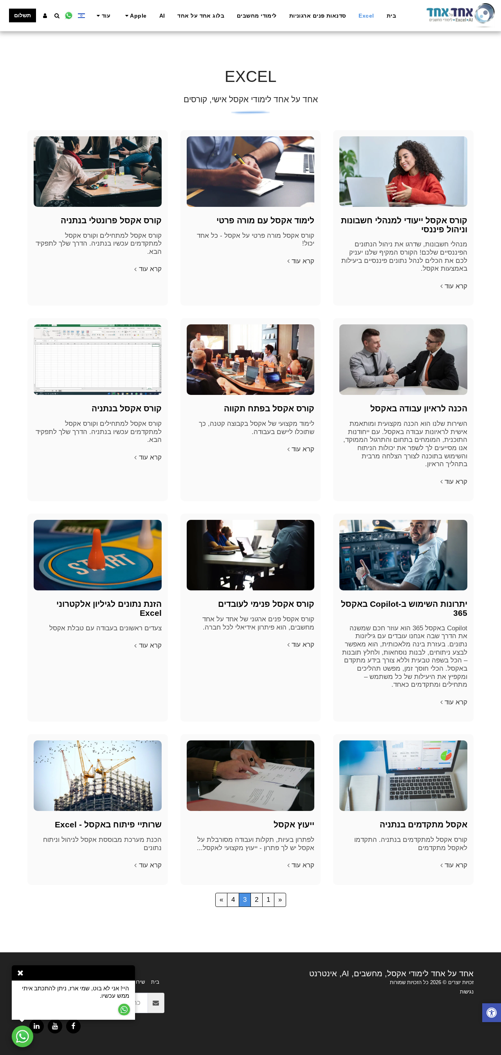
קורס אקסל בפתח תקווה (269, 408)
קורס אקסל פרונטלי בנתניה (111, 220)
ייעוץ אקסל (294, 824)
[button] (135, 15)
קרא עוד (456, 286)
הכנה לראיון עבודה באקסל (418, 408)
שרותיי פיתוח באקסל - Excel (108, 824)
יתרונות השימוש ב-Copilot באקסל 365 (404, 608)
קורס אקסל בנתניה (127, 408)
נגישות (467, 992)
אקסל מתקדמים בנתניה (423, 824)
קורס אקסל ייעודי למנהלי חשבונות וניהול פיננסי (404, 225)
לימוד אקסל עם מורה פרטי (265, 220)
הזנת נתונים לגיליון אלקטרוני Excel (109, 608)
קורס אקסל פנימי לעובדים (266, 603)
